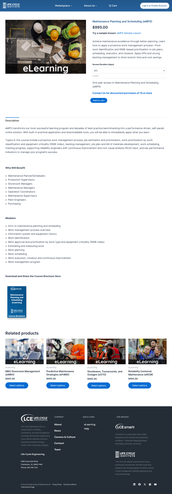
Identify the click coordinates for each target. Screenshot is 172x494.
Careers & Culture (65, 437)
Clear (95, 76)
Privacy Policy (57, 484)
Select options (16, 385)
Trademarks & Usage (28, 487)
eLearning (89, 424)
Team (57, 449)
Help (86, 428)
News (57, 430)
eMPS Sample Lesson (129, 33)
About (58, 424)
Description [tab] (12, 120)
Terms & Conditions (69, 484)
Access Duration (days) (103, 64)
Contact (59, 443)
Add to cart (99, 100)
